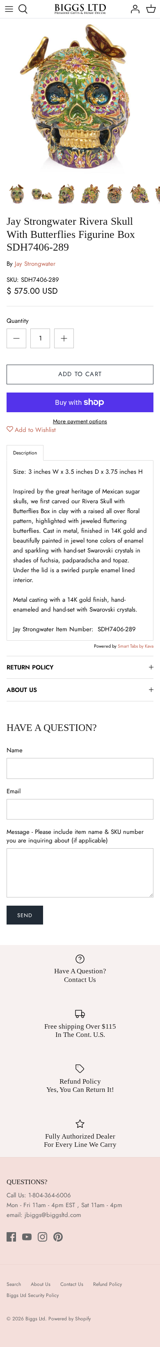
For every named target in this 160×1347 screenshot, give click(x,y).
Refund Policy (107, 1284)
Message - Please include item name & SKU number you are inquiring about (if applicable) (75, 836)
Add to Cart (80, 374)
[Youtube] (27, 1237)
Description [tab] (25, 453)
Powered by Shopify (69, 1318)
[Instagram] (42, 1237)
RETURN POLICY (30, 667)
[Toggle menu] (9, 9)
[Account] (133, 9)
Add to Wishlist (35, 429)
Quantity (18, 321)
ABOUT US (22, 689)
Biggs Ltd (35, 1318)
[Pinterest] (58, 1237)
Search (14, 1284)
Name (15, 750)
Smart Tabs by (131, 646)
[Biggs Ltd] (80, 9)
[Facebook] (11, 1237)
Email (14, 791)
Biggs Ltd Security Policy (33, 1295)
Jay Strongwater (35, 263)
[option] (80, 98)
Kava (149, 646)
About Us (40, 1284)
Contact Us (71, 1284)
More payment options (80, 421)
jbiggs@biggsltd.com (53, 1214)
